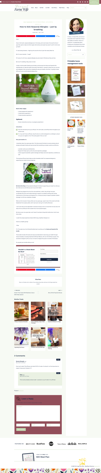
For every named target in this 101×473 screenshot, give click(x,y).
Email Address (43, 253)
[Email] (87, 2)
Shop (68, 7)
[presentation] (21, 311)
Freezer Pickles (80, 146)
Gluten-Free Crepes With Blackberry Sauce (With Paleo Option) (24, 292)
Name (18, 425)
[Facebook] (78, 2)
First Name (42, 249)
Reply (58, 359)
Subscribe (49, 259)
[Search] (83, 54)
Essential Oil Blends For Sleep (54, 321)
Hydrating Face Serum (19, 347)
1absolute (21, 390)
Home (32, 7)
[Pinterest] (83, 2)
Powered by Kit (49, 261)
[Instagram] (80, 2)
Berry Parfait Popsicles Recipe (55, 291)
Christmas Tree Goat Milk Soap (37, 347)
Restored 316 (97, 466)
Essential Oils (38, 24)
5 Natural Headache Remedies (21, 321)
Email (33, 425)
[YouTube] (85, 2)
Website (49, 425)
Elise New (36, 32)
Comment (19, 406)
